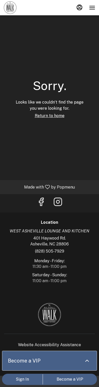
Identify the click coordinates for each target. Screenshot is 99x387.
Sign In (22, 379)
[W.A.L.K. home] (27, 7)
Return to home (49, 115)
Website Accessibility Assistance (49, 344)
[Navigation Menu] (92, 7)
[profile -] (79, 7)
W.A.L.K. (49, 314)
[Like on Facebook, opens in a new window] (41, 203)
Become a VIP (70, 379)
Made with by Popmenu (39, 186)
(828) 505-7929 (49, 251)
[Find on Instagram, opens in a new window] (57, 203)
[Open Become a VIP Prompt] (87, 361)
